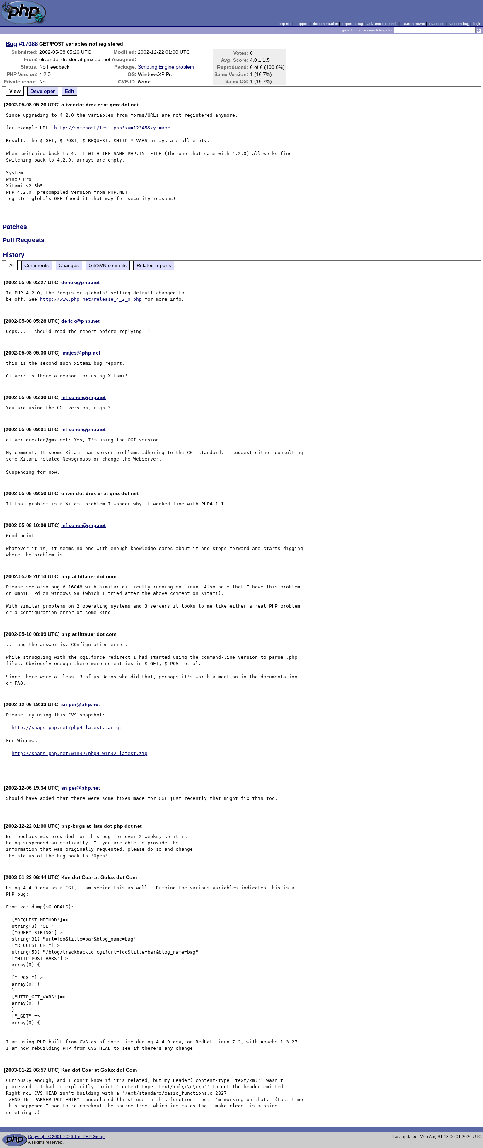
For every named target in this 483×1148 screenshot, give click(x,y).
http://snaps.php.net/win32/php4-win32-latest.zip (79, 753)
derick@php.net (80, 282)
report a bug (352, 24)
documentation (325, 24)
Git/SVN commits (108, 265)
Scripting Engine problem (166, 67)
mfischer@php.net (83, 397)
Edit (69, 91)
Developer (42, 91)
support (302, 24)
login (477, 24)
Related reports (153, 265)
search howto (413, 24)
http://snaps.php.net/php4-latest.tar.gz (67, 727)
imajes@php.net (80, 353)
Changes (69, 265)
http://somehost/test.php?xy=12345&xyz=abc (112, 127)
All (11, 265)
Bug (11, 43)
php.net (285, 24)
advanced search (382, 24)
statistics (436, 24)
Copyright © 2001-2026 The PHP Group (66, 1136)
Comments (36, 265)
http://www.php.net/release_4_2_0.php (91, 299)
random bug (459, 24)
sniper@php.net (80, 704)
